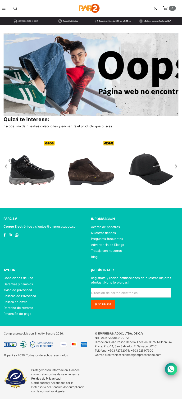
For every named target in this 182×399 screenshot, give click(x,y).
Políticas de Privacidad (20, 296)
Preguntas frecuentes (107, 239)
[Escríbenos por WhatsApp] (171, 369)
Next (176, 166)
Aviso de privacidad (18, 290)
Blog (94, 257)
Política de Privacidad (45, 378)
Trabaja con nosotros (106, 250)
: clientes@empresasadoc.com (55, 226)
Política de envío (15, 302)
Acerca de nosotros (105, 227)
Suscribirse (103, 304)
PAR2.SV (10, 218)
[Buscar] (15, 8)
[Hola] (155, 8)
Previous (6, 166)
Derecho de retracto (18, 308)
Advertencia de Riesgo (107, 245)
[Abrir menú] (5, 8)
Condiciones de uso (18, 278)
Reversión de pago (17, 314)
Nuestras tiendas (103, 233)
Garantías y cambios (18, 284)
